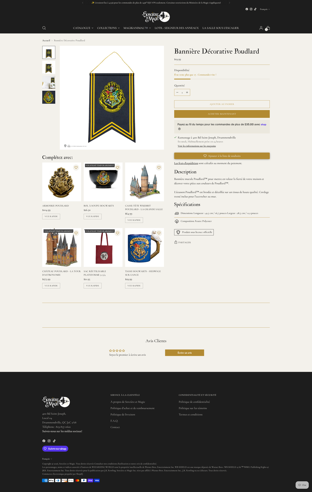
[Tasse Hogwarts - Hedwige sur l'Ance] (144, 247)
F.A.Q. (114, 421)
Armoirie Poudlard (55, 205)
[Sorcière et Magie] (156, 16)
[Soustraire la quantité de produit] (177, 92)
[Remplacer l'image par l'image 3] (48, 82)
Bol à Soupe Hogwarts (99, 205)
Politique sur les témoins (193, 408)
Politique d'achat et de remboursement (132, 408)
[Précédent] (82, 3)
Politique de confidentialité (194, 402)
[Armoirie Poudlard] (61, 181)
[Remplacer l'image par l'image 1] (48, 52)
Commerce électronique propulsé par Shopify (62, 474)
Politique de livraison (122, 414)
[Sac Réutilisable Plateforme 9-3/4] (103, 247)
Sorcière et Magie (67, 463)
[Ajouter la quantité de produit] (187, 92)
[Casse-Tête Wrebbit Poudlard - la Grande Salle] (144, 181)
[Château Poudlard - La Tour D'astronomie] (61, 247)
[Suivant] (229, 3)
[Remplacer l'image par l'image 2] (48, 67)
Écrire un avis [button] (185, 352)
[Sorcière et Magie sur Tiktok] (255, 9)
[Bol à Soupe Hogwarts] (103, 181)
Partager (184, 242)
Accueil (46, 40)
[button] (76, 167)
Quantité (179, 85)
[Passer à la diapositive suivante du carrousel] (267, 316)
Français (263, 9)
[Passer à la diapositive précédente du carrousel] (259, 316)
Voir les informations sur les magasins (197, 146)
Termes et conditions (190, 414)
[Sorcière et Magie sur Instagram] (251, 9)
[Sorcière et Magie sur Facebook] (246, 9)
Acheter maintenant (222, 113)
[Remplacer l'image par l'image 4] (48, 97)
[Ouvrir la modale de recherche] (44, 28)
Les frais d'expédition (186, 163)
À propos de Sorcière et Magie (127, 402)
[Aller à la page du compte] (261, 28)
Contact (115, 427)
